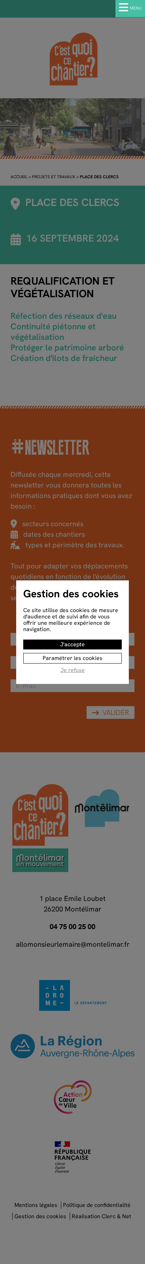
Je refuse (73, 670)
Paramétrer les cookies (72, 658)
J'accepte (72, 644)
